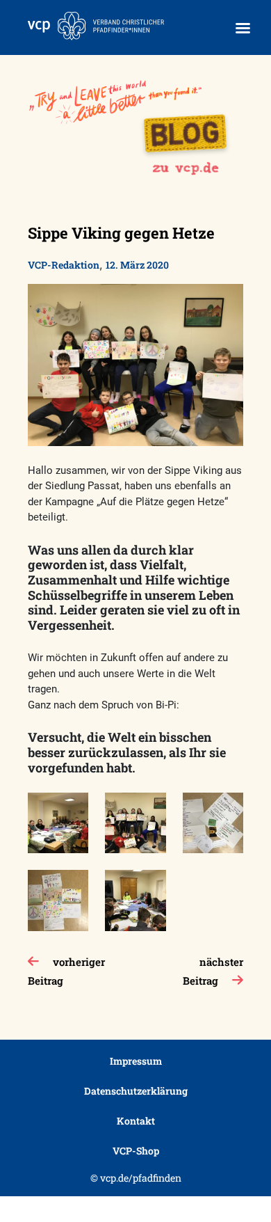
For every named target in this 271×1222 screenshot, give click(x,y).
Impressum (136, 1061)
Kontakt (136, 1120)
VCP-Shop (136, 1150)
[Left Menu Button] (242, 28)
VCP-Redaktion (63, 264)
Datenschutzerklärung (136, 1090)
